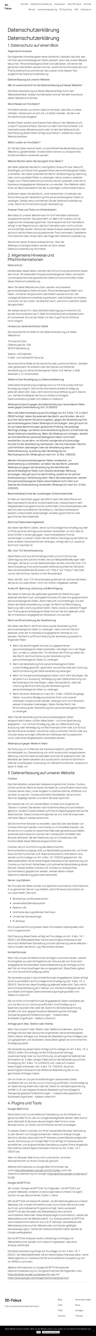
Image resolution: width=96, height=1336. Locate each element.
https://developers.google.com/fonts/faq (37, 1170)
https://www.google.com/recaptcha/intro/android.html (38, 1278)
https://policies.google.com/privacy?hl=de (31, 1274)
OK (38, 1332)
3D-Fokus (8, 6)
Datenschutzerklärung (51, 1332)
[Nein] (93, 1331)
